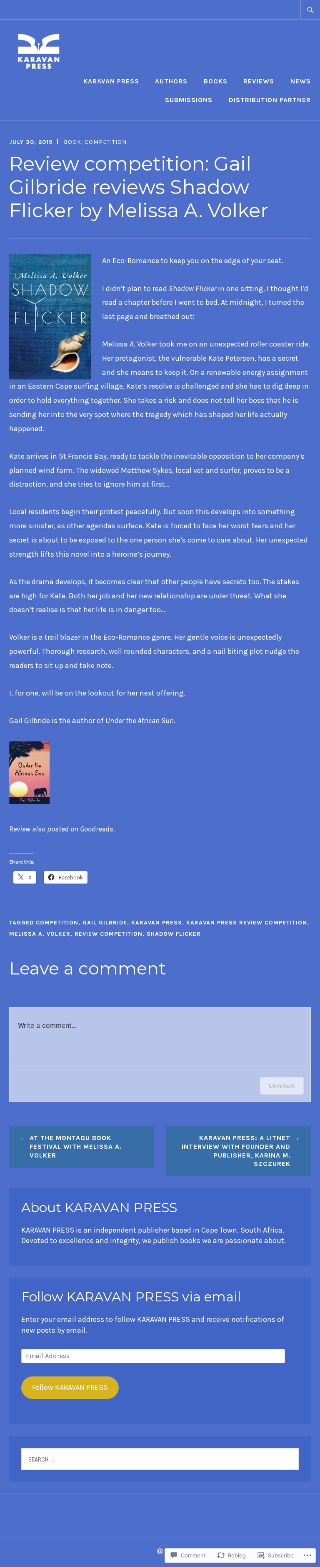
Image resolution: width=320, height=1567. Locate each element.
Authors (171, 81)
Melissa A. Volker (39, 933)
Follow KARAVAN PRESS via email (131, 1297)
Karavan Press (111, 81)
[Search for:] (310, 9)
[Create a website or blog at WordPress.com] (160, 1551)
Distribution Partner (270, 100)
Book (72, 142)
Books (216, 81)
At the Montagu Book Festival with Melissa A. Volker (76, 1146)
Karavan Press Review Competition (246, 922)
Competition (106, 142)
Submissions (188, 100)
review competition (108, 933)
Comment (282, 1085)
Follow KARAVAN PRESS (70, 1387)
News (300, 81)
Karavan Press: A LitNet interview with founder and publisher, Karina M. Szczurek (236, 1151)
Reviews (258, 81)
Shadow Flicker (174, 933)
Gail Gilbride (104, 922)
